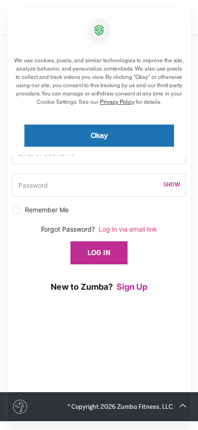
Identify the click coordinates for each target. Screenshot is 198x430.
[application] (99, 215)
